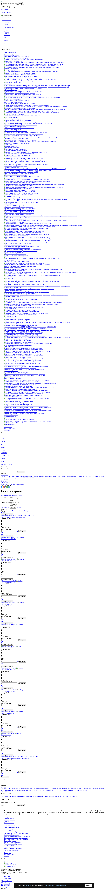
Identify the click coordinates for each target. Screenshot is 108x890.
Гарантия (6, 33)
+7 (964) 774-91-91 (6, 12)
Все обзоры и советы (7, 794)
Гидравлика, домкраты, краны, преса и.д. (16, 205)
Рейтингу (25, 511)
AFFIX (3, 438)
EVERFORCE (5, 456)
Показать (13, 507)
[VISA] (6, 861)
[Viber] (5, 487)
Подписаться (20, 471)
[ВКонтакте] (1, 487)
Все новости (4, 475)
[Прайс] (4, 512)
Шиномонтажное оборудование (13, 102)
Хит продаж (15, 498)
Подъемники (7, 84)
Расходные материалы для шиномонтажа (16, 138)
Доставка (6, 32)
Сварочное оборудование (11, 167)
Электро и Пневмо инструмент (13, 378)
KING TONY (16, 502)
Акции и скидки (9, 27)
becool (2, 444)
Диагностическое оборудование (13, 290)
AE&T (2, 435)
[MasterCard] (8, 863)
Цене (20, 511)
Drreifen (3, 450)
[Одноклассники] (3, 487)
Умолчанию (15, 511)
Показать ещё (4, 776)
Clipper (3, 447)
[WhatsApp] (7, 487)
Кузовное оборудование (11, 68)
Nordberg (14, 504)
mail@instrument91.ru (7, 17)
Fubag (2, 461)
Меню (6, 40)
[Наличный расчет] (10, 864)
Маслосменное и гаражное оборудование (16, 229)
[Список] (3, 512)
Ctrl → (6, 783)
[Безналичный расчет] (10, 866)
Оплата (6, 30)
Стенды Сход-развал (10, 260)
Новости (6, 29)
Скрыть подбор (5, 507)
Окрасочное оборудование (11, 55)
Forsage (3, 458)
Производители (8, 25)
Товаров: (3, 509)
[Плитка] (1, 512)
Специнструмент (9, 346)
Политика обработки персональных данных (55, 885)
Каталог (6, 24)
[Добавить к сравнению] (2, 532)
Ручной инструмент (10, 308)
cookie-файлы (27, 885)
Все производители (6, 464)
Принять (88, 885)
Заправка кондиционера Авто (12, 267)
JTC (13, 500)
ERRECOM (4, 453)
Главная (6, 22)
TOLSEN (14, 505)
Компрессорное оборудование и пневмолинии (17, 188)
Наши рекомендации (10, 52)
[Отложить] (2, 534)
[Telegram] (9, 487)
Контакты (7, 35)
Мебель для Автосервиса (11, 415)
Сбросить (19, 507)
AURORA (4, 441)
